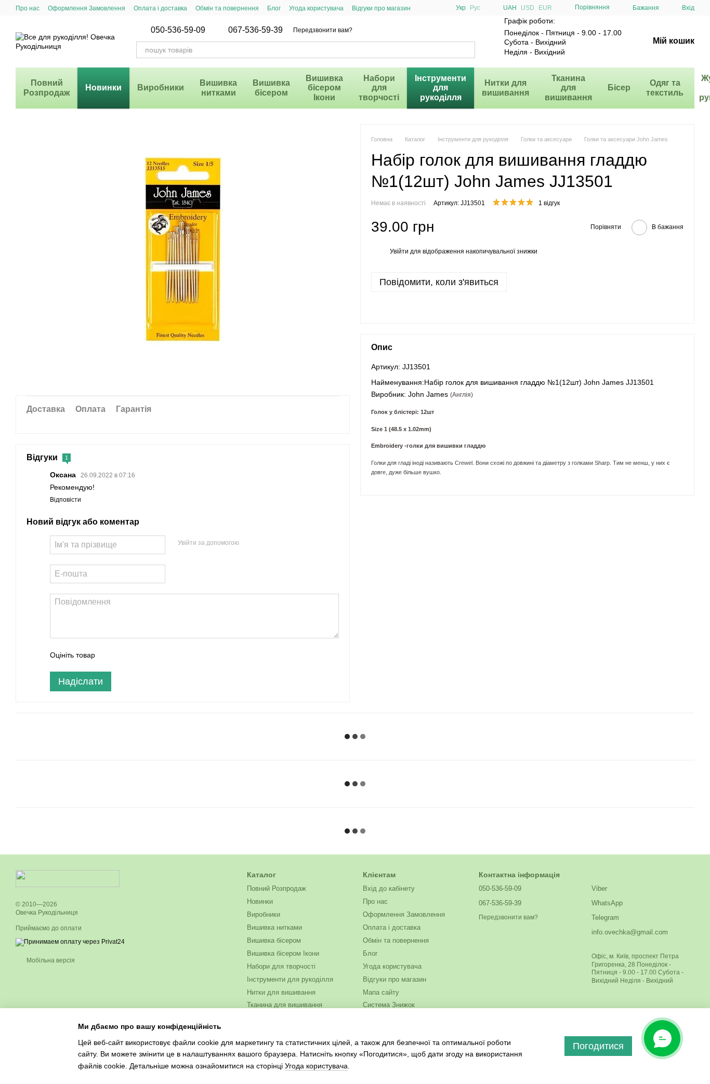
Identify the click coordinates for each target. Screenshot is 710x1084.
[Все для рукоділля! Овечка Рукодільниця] (68, 878)
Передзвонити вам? (322, 30)
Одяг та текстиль (664, 87)
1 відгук (549, 203)
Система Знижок (389, 1005)
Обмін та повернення (227, 8)
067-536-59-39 (255, 30)
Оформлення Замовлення (86, 8)
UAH (510, 8)
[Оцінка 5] (178, 655)
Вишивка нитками (218, 87)
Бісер (619, 87)
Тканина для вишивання (568, 88)
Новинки (103, 87)
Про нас (28, 8)
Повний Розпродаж (46, 87)
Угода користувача (316, 8)
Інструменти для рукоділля (440, 88)
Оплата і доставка (160, 8)
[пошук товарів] (466, 50)
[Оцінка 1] (112, 655)
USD (527, 8)
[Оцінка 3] (145, 655)
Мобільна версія (50, 960)
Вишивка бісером (271, 87)
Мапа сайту (381, 992)
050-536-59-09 (178, 30)
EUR (545, 8)
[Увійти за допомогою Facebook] (250, 543)
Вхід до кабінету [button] (389, 888)
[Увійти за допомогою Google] (267, 543)
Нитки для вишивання (505, 87)
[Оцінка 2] (129, 655)
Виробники (160, 87)
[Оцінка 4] (162, 655)
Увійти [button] (399, 251)
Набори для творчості (379, 88)
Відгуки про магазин (381, 8)
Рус (475, 8)
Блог (274, 8)
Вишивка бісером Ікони (324, 88)
